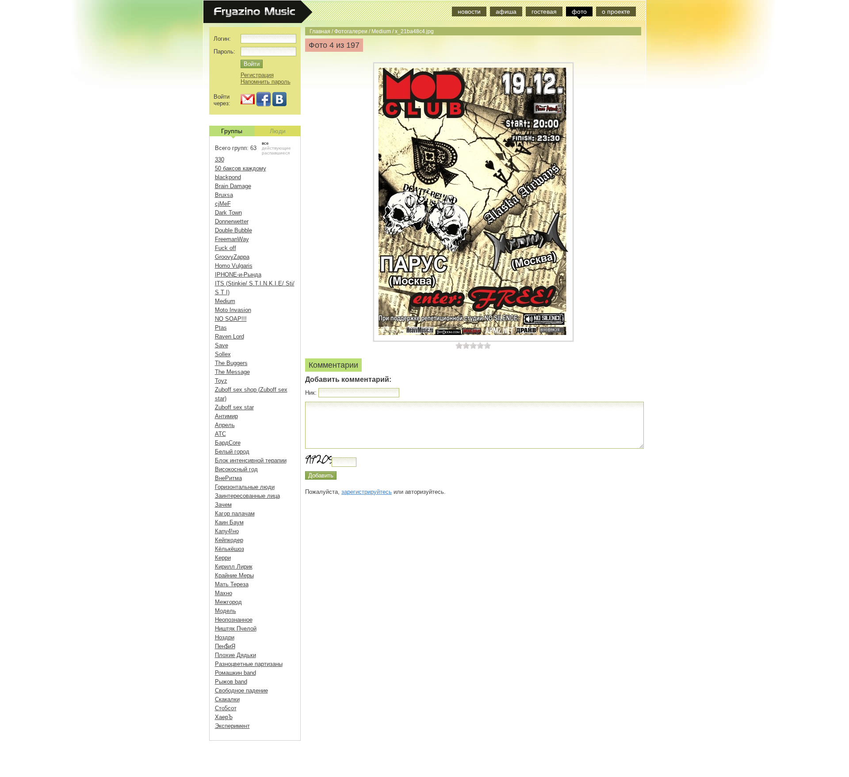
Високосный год (236, 469)
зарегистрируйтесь (366, 492)
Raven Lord (229, 336)
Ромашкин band (235, 672)
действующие (276, 148)
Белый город (232, 451)
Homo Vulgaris (233, 265)
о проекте (616, 11)
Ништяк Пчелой (235, 628)
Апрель (225, 425)
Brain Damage (233, 186)
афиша (506, 11)
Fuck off (225, 248)
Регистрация (257, 75)
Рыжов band (231, 681)
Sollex (223, 354)
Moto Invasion (233, 310)
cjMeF (223, 203)
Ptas (221, 327)
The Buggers (231, 363)
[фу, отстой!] (459, 345)
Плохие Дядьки (235, 655)
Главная (320, 31)
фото (579, 11)
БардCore (228, 442)
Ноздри (224, 637)
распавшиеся (276, 152)
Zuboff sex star (234, 407)
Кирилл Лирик (233, 566)
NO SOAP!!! (231, 318)
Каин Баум (229, 522)
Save (221, 345)
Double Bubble (233, 230)
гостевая (544, 11)
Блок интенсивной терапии (251, 460)
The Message (232, 372)
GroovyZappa (232, 257)
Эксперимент (232, 726)
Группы (231, 131)
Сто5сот (226, 708)
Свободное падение (241, 690)
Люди (278, 131)
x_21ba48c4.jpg (414, 31)
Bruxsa (224, 195)
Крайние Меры (234, 575)
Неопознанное (233, 619)
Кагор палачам (235, 513)
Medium (381, 31)
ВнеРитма (228, 478)
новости (469, 11)
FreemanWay (232, 239)
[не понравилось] (462, 345)
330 (219, 159)
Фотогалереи (350, 31)
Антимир (226, 416)
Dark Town (228, 212)
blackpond (228, 177)
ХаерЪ (224, 717)
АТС (220, 434)
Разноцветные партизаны (249, 664)
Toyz (221, 380)
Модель (225, 611)
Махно (223, 593)
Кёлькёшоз (229, 549)
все (265, 143)
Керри (223, 557)
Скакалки (227, 699)
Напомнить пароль (266, 81)
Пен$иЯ (225, 646)
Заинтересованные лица (247, 495)
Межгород (228, 602)
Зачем (223, 504)
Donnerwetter (232, 221)
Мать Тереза (232, 584)
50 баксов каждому (240, 168)
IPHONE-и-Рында (238, 274)
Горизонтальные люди (245, 487)
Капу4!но (227, 531)
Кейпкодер (229, 540)
